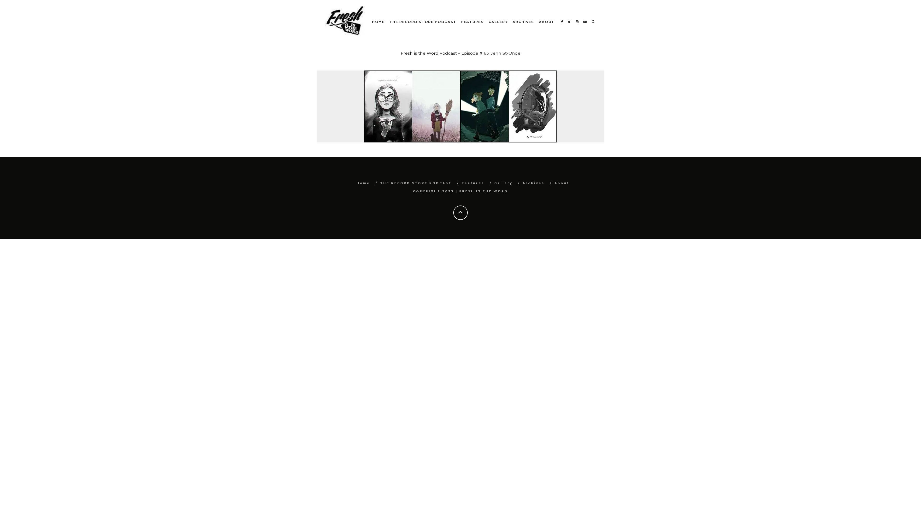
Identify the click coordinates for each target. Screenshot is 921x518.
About (547, 22)
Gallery (498, 22)
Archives (523, 22)
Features (472, 22)
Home (378, 22)
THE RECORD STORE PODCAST (423, 22)
